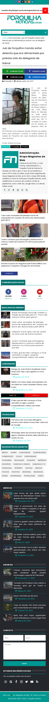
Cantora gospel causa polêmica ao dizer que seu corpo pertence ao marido (30, 524)
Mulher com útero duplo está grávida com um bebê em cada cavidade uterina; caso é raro (29, 384)
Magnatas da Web (22, 695)
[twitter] (22, 2)
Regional (27, 472)
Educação (19, 460)
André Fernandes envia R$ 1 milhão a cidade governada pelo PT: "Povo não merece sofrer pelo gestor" (30, 315)
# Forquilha (15, 147)
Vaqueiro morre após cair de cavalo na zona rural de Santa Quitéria (29, 333)
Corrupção (7, 456)
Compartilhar (16, 71)
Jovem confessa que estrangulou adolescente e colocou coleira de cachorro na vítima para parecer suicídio (23, 241)
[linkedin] (32, 2)
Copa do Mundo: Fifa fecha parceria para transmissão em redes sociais (30, 606)
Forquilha (7, 468)
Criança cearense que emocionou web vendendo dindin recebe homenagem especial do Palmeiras (30, 572)
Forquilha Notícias (34, 698)
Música (38, 468)
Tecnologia (29, 476)
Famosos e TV (39, 464)
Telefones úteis (39, 5)
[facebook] (16, 2)
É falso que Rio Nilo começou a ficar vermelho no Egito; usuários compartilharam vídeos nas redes (29, 355)
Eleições (31, 460)
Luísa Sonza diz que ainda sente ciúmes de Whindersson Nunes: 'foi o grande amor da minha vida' (30, 496)
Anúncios (25, 5)
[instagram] (19, 2)
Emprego (42, 460)
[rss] (29, 2)
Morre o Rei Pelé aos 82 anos (26, 596)
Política (16, 472)
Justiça (29, 468)
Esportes (6, 464)
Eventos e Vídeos (22, 464)
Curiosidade (30, 456)
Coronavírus (39, 452)
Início (5, 5)
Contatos (14, 5)
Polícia (5, 472)
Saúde (5, 476)
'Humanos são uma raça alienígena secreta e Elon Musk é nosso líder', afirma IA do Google (29, 422)
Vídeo (40, 476)
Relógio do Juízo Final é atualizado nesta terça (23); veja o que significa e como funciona (28, 371)
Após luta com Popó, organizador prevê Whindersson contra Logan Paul (30, 616)
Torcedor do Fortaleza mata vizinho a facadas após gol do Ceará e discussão (30, 585)
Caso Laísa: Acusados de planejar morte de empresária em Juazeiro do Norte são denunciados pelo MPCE (23, 217)
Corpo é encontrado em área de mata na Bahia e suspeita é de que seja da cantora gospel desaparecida (30, 510)
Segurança (16, 476)
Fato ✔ (36, 395)
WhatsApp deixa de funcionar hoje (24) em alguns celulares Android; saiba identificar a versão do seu (29, 435)
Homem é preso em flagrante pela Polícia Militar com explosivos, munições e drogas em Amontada (23, 264)
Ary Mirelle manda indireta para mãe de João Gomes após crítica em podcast (30, 537)
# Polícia (25, 147)
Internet (18, 468)
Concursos (24, 452)
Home (4, 38)
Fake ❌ (12, 395)
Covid (19, 456)
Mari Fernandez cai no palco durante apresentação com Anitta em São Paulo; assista (30, 550)
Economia (7, 460)
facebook (9, 273)
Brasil (5, 452)
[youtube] (26, 2)
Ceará (14, 452)
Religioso (38, 472)
